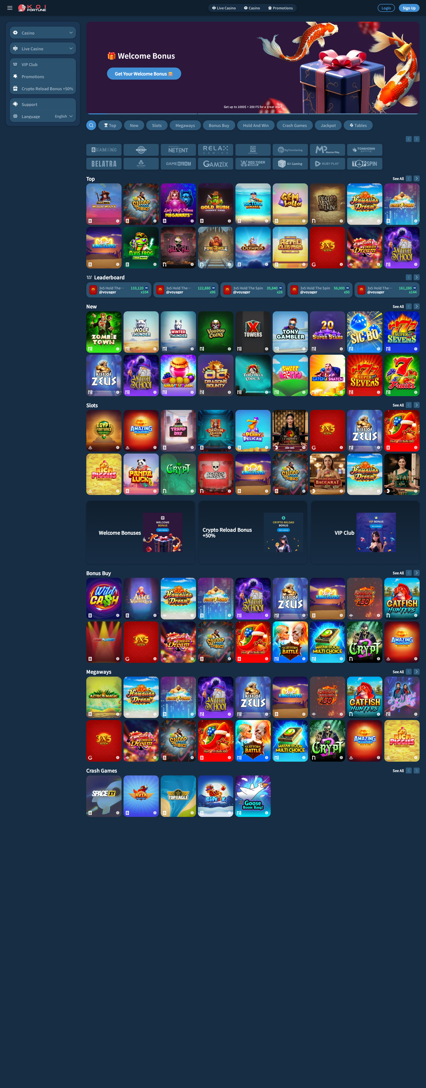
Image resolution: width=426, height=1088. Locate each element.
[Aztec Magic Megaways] (104, 697)
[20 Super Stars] (327, 332)
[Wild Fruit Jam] (178, 375)
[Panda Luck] (141, 474)
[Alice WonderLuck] (141, 598)
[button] (235, 125)
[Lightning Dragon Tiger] (290, 430)
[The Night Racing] (402, 697)
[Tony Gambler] (290, 332)
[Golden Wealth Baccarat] (327, 474)
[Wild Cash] (104, 598)
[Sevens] (402, 332)
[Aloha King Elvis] (104, 247)
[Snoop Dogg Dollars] (141, 204)
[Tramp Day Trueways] (178, 430)
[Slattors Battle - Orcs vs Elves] (290, 642)
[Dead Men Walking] (327, 204)
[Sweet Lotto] (290, 375)
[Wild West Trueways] (104, 204)
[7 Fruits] (402, 375)
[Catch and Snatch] (327, 375)
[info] (118, 221)
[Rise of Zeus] (104, 375)
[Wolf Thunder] (141, 332)
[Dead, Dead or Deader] (215, 474)
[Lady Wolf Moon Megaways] (178, 204)
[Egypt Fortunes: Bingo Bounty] (104, 430)
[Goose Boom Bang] (252, 796)
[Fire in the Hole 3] (215, 247)
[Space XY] (104, 796)
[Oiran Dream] (364, 247)
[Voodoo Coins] (215, 332)
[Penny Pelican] (253, 430)
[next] (417, 139)
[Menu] (10, 8)
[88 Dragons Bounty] (215, 375)
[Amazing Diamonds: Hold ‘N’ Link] (141, 430)
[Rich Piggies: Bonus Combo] (104, 474)
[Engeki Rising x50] (364, 598)
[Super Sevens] (364, 375)
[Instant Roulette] (402, 474)
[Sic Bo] (364, 332)
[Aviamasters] (141, 796)
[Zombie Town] (104, 332)
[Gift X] (215, 796)
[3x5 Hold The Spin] (327, 247)
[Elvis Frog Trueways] (141, 247)
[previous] (409, 139)
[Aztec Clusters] (290, 247)
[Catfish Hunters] (402, 598)
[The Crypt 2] (364, 642)
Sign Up (409, 7)
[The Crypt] (178, 474)
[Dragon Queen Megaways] (215, 430)
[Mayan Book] (327, 642)
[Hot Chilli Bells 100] (402, 430)
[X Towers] (253, 332)
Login (386, 7)
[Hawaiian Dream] (364, 204)
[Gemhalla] (290, 204)
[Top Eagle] (178, 796)
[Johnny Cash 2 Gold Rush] (215, 204)
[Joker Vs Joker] (104, 642)
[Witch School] (402, 247)
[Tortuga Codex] (253, 375)
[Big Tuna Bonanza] (253, 204)
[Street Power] (402, 204)
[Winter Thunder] (178, 332)
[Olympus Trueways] (253, 247)
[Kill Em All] (178, 247)
